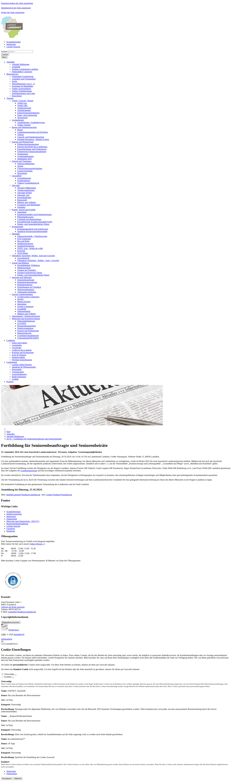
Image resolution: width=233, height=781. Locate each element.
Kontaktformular (13, 511)
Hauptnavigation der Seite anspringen (17, 3)
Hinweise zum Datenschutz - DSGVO (22, 521)
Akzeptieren (6, 779)
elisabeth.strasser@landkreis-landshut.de (23, 495)
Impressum (11, 516)
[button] (10, 62)
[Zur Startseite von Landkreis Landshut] (12, 37)
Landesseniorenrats (29, 470)
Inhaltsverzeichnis (14, 514)
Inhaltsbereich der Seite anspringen (16, 8)
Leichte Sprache (13, 526)
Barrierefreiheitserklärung (17, 524)
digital (19, 634)
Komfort (8, 677)
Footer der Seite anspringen (12, 12)
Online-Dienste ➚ (37, 544)
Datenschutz (11, 519)
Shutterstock (13, 630)
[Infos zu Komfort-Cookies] (13, 677)
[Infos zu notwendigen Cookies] (15, 674)
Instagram (10, 531)
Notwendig (9, 674)
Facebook (10, 528)
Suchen (4, 51)
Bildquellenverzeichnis (11, 622)
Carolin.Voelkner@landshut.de (59, 495)
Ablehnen (17, 779)
